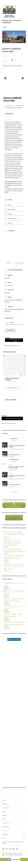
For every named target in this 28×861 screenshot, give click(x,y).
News (4, 811)
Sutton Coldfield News (16, 528)
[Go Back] (4, 60)
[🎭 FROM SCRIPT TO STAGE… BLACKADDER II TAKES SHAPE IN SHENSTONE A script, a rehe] (14, 771)
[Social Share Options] (3, 664)
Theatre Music (12, 218)
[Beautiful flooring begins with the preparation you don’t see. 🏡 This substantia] (14, 653)
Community (6, 808)
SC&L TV (4, 830)
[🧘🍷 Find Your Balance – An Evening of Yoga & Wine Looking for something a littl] (14, 700)
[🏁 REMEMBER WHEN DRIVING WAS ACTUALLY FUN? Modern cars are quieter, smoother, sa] (14, 747)
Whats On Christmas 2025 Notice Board (12, 842)
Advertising (5, 827)
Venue (10, 223)
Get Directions (19, 262)
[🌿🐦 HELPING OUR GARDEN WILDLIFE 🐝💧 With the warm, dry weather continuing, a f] (14, 724)
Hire (9, 205)
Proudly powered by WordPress (14, 855)
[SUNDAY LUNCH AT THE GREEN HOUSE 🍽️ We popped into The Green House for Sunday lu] (14, 677)
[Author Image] (21, 375)
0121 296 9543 (9, 285)
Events (4, 815)
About (4, 838)
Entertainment (20, 105)
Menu (4, 27)
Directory (5, 804)
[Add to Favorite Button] (22, 357)
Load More (14, 492)
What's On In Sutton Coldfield (9, 853)
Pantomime (11, 209)
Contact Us (5, 823)
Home (4, 800)
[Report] (19, 60)
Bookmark (12, 60)
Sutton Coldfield (9, 107)
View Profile (10, 330)
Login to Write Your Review (14, 340)
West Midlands (19, 107)
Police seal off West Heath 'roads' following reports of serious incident (14, 558)
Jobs (3, 819)
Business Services (13, 387)
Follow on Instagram (15, 639)
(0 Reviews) (9, 105)
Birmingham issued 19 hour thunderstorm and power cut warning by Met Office (13, 543)
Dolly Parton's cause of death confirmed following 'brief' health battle (14, 534)
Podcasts (5, 834)
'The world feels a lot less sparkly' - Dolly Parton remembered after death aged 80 (15, 567)
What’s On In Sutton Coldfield (12, 379)
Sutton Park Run (13, 454)
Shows (10, 214)
